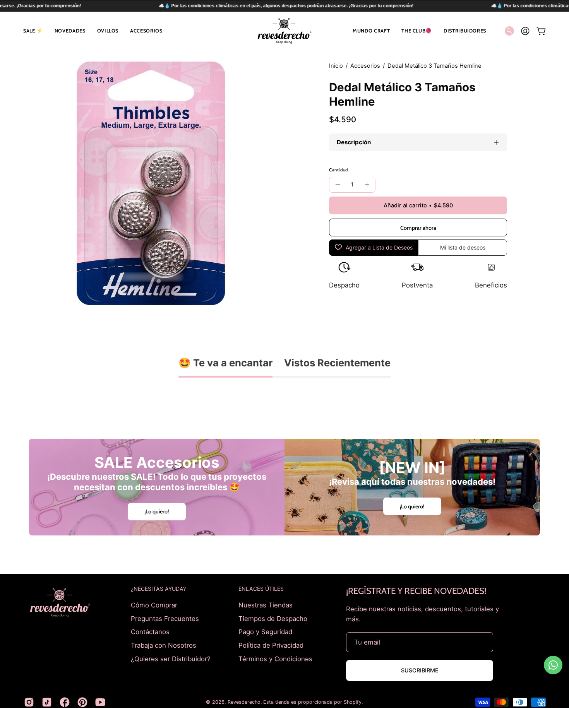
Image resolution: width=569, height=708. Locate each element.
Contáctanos (150, 632)
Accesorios (365, 65)
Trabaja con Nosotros (163, 645)
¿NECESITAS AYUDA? (158, 588)
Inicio (336, 65)
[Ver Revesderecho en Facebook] (64, 702)
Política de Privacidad (270, 645)
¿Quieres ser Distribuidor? (171, 658)
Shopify (353, 702)
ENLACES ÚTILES (261, 588)
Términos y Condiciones (275, 658)
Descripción (354, 142)
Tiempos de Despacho (272, 618)
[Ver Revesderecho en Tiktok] (47, 702)
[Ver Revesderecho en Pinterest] (82, 702)
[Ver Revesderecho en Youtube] (100, 702)
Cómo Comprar (154, 605)
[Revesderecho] (284, 30)
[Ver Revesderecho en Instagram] (29, 702)
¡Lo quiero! (156, 511)
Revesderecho (244, 702)
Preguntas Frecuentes (165, 618)
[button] (33, 31)
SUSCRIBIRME (420, 670)
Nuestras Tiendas (265, 605)
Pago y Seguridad (265, 632)
